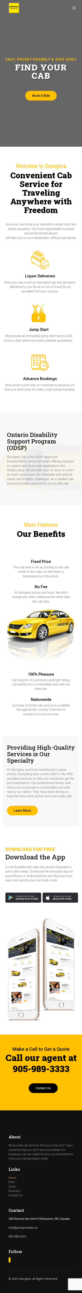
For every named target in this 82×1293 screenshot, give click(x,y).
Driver (12, 1186)
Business (14, 1191)
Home (12, 1177)
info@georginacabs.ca (23, 1227)
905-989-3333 (17, 1236)
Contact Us (43, 1088)
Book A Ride (41, 96)
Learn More (22, 810)
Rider (12, 1182)
